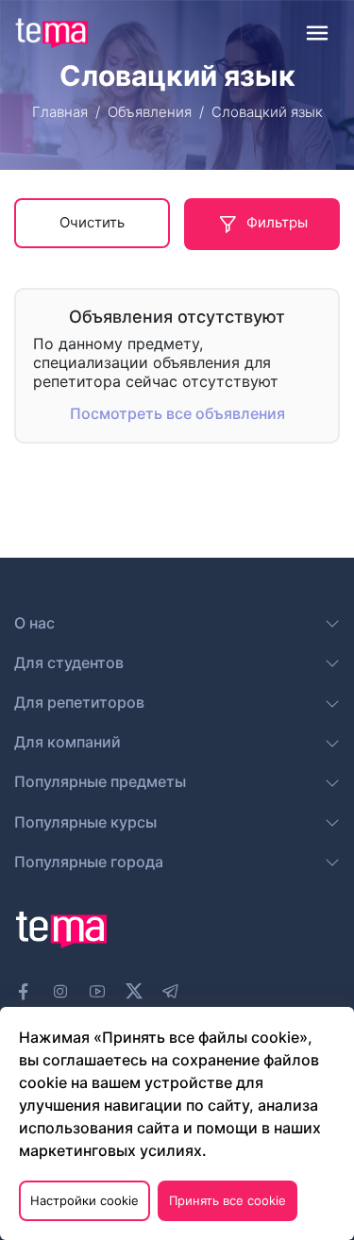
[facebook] (23, 991)
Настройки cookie (84, 1200)
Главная (60, 112)
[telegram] (170, 991)
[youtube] (97, 991)
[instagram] (60, 991)
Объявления (150, 112)
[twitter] (134, 989)
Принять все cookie (227, 1200)
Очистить (92, 222)
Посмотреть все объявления (177, 413)
